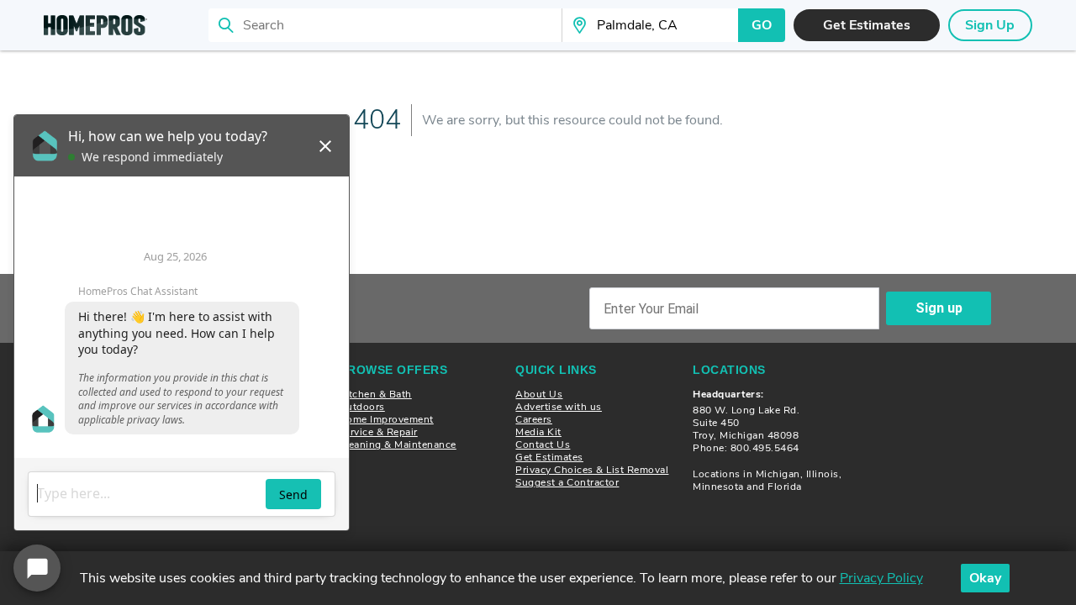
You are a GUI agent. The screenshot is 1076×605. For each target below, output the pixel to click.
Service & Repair (378, 432)
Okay (985, 578)
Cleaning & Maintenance (397, 444)
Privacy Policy (881, 578)
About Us (538, 394)
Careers (533, 419)
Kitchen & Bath (375, 394)
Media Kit (538, 432)
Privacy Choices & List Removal (591, 469)
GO (762, 25)
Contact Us (542, 444)
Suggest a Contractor (567, 482)
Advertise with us (558, 406)
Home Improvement (386, 419)
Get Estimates (549, 457)
